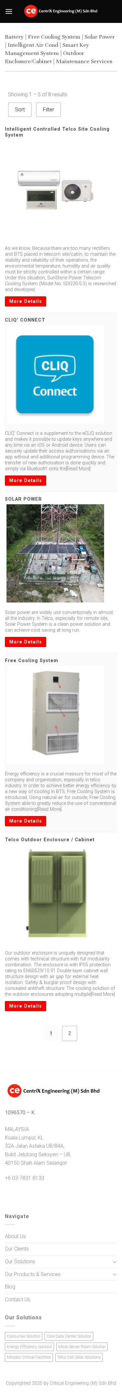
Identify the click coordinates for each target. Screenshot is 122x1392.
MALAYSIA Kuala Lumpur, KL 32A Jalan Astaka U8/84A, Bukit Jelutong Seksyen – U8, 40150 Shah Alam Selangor (38, 1146)
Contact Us (17, 1299)
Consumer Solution (23, 1336)
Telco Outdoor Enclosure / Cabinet (50, 840)
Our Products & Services (33, 1274)
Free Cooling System (31, 660)
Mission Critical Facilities (29, 1357)
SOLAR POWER (23, 499)
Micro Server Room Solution (82, 1346)
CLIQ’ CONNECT (25, 320)
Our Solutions (20, 1261)
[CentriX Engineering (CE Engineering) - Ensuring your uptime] (61, 11)
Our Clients (17, 1249)
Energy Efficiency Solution (29, 1346)
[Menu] (9, 11)
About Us (15, 1236)
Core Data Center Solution (69, 1336)
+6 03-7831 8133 (24, 1178)
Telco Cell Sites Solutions (79, 1357)
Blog (10, 1287)
